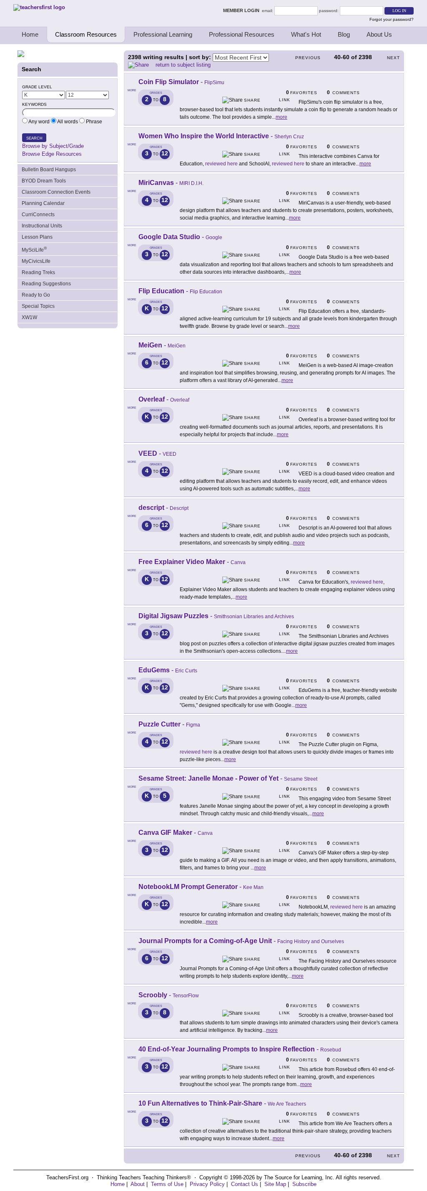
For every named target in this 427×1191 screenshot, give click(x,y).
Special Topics (38, 306)
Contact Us (244, 1184)
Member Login (242, 10)
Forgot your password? (391, 19)
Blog (344, 34)
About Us (379, 34)
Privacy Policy (207, 1184)
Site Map (275, 1184)
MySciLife (34, 249)
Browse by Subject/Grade (53, 146)
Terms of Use (167, 1184)
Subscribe (304, 1184)
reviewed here (221, 164)
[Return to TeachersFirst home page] (39, 7)
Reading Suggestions (46, 284)
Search (34, 138)
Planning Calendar (43, 203)
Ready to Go (36, 295)
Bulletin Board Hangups (49, 169)
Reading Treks (38, 272)
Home (30, 34)
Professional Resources (241, 34)
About (138, 1184)
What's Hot (306, 34)
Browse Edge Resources (52, 154)
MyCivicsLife (36, 261)
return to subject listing (183, 65)
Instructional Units (42, 226)
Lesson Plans (37, 237)
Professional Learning (162, 34)
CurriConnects (38, 214)
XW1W (29, 317)
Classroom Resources (86, 34)
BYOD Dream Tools (44, 181)
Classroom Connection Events (56, 192)
